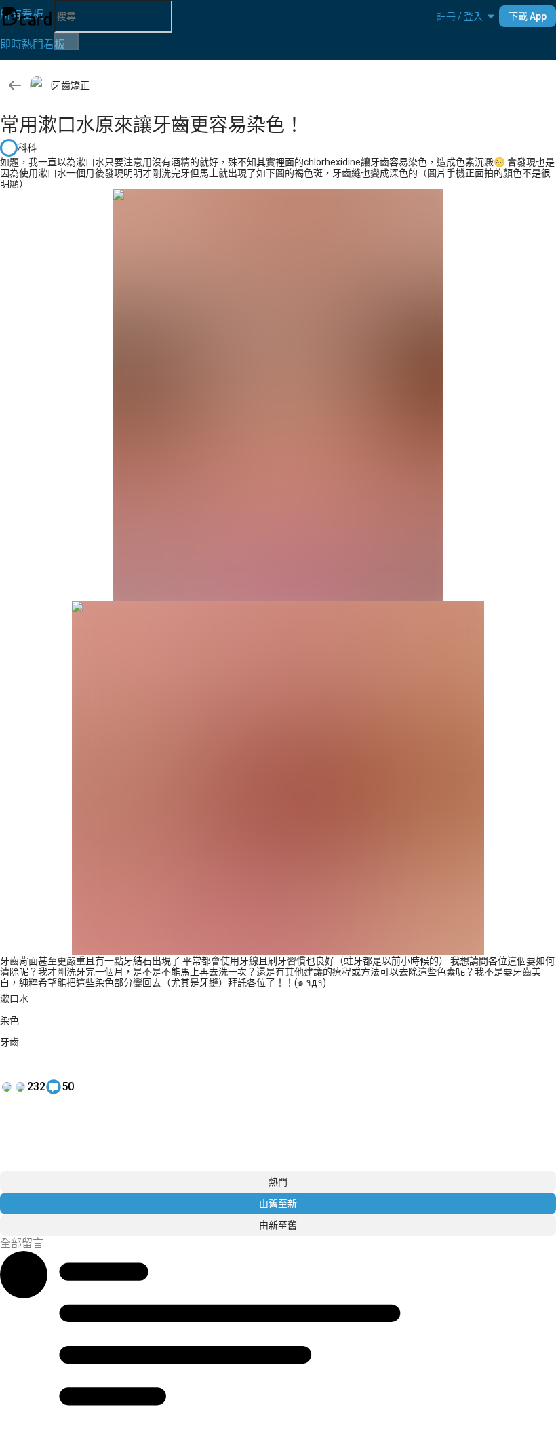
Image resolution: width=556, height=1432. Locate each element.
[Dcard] (27, 16)
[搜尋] (66, 41)
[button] (460, 16)
